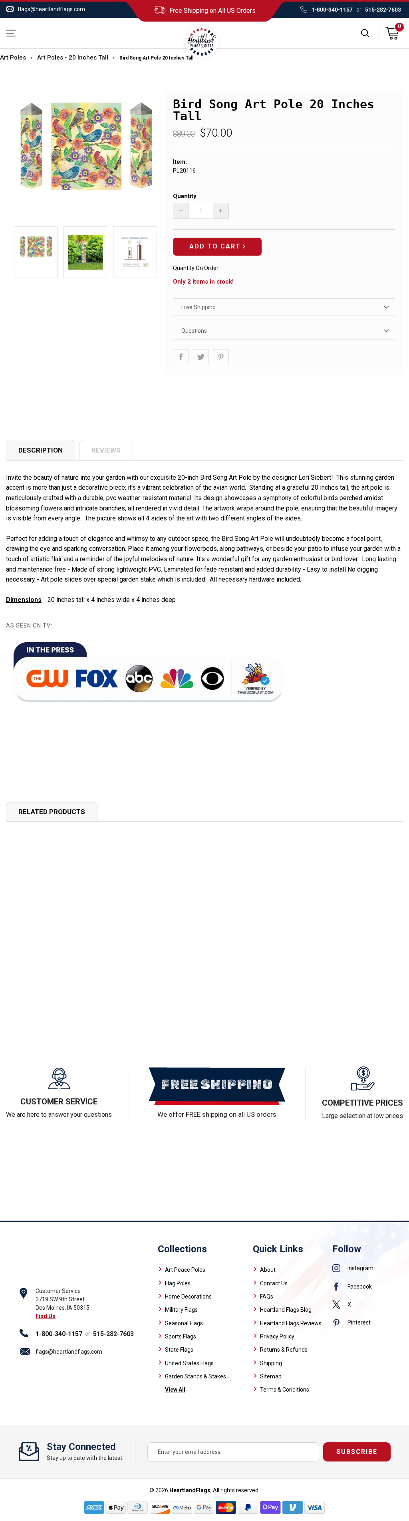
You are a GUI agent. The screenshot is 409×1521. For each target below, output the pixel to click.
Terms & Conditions (284, 1389)
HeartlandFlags (189, 1490)
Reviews (106, 450)
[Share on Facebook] (181, 356)
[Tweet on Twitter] (201, 356)
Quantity (185, 196)
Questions (194, 331)
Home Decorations (188, 1296)
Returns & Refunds (284, 1349)
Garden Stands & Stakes (195, 1376)
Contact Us (274, 1283)
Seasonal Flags (184, 1323)
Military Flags (181, 1310)
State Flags (179, 1349)
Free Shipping (198, 307)
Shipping (271, 1363)
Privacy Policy (277, 1336)
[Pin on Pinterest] (221, 356)
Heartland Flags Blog (286, 1310)
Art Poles (13, 57)
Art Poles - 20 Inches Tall (72, 57)
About (268, 1270)
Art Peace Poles (185, 1270)
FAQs (266, 1296)
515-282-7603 (383, 9)
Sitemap (271, 1376)
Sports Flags (180, 1336)
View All (175, 1389)
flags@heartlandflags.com (51, 9)
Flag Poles (178, 1283)
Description (40, 450)
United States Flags (189, 1363)
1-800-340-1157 (332, 9)
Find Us (46, 1316)
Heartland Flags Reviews (291, 1323)
